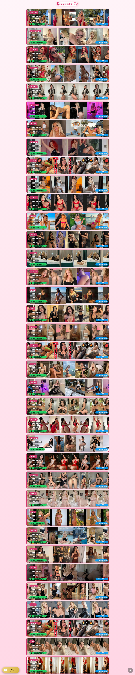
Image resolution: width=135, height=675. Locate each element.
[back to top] (130, 670)
